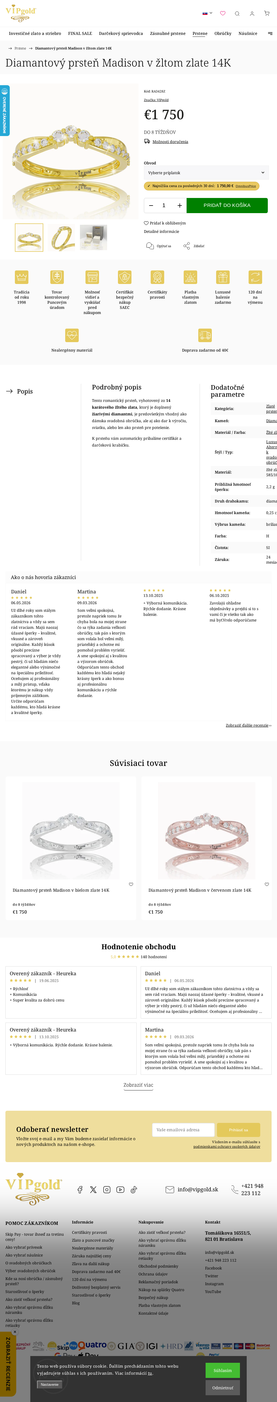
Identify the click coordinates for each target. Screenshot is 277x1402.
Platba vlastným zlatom (159, 1305)
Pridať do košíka (227, 205)
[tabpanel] (71, 848)
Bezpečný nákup (153, 1297)
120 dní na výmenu (89, 1279)
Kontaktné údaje (153, 1313)
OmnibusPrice (246, 186)
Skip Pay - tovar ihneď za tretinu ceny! (34, 1237)
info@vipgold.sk (198, 1189)
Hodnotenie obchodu (138, 946)
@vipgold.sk (134, 1190)
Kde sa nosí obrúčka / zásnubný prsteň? (34, 1281)
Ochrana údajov (153, 1274)
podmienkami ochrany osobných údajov (226, 1146)
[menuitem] (35, 33)
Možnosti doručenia (170, 141)
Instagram (107, 1190)
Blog (76, 1302)
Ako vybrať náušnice (24, 1255)
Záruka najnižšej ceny (91, 1255)
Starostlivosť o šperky (24, 1291)
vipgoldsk (93, 1190)
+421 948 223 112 (252, 1189)
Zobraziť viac (138, 1085)
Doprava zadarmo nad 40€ (96, 1271)
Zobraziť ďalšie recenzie (247, 725)
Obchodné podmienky (158, 1266)
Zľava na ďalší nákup (91, 1263)
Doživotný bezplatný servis (96, 1287)
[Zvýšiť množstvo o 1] (179, 206)
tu (150, 1373)
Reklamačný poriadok (158, 1281)
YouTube (120, 1190)
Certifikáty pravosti (89, 1232)
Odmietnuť (222, 1387)
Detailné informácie (161, 231)
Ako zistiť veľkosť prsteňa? (28, 1299)
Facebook (80, 1190)
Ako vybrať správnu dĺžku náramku (29, 1310)
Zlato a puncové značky (93, 1240)
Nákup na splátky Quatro (161, 1289)
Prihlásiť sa (238, 1130)
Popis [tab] (25, 391)
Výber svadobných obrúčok (30, 1270)
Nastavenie (49, 1385)
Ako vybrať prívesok (23, 1247)
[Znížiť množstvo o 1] (151, 206)
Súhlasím (223, 1370)
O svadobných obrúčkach (28, 1262)
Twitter (211, 1275)
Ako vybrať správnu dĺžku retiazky (29, 1323)
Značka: (156, 100)
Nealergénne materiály (92, 1248)
